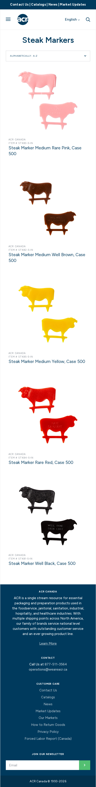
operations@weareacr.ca (48, 669)
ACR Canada (17, 139)
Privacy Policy (48, 732)
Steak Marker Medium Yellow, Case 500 (46, 361)
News (52, 4)
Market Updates (73, 4)
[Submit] (84, 765)
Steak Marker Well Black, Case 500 (41, 563)
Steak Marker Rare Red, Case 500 (40, 462)
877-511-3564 (56, 664)
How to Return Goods (48, 725)
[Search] (88, 19)
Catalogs (38, 4)
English (71, 19)
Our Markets (48, 718)
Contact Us (19, 4)
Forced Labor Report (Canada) (48, 739)
